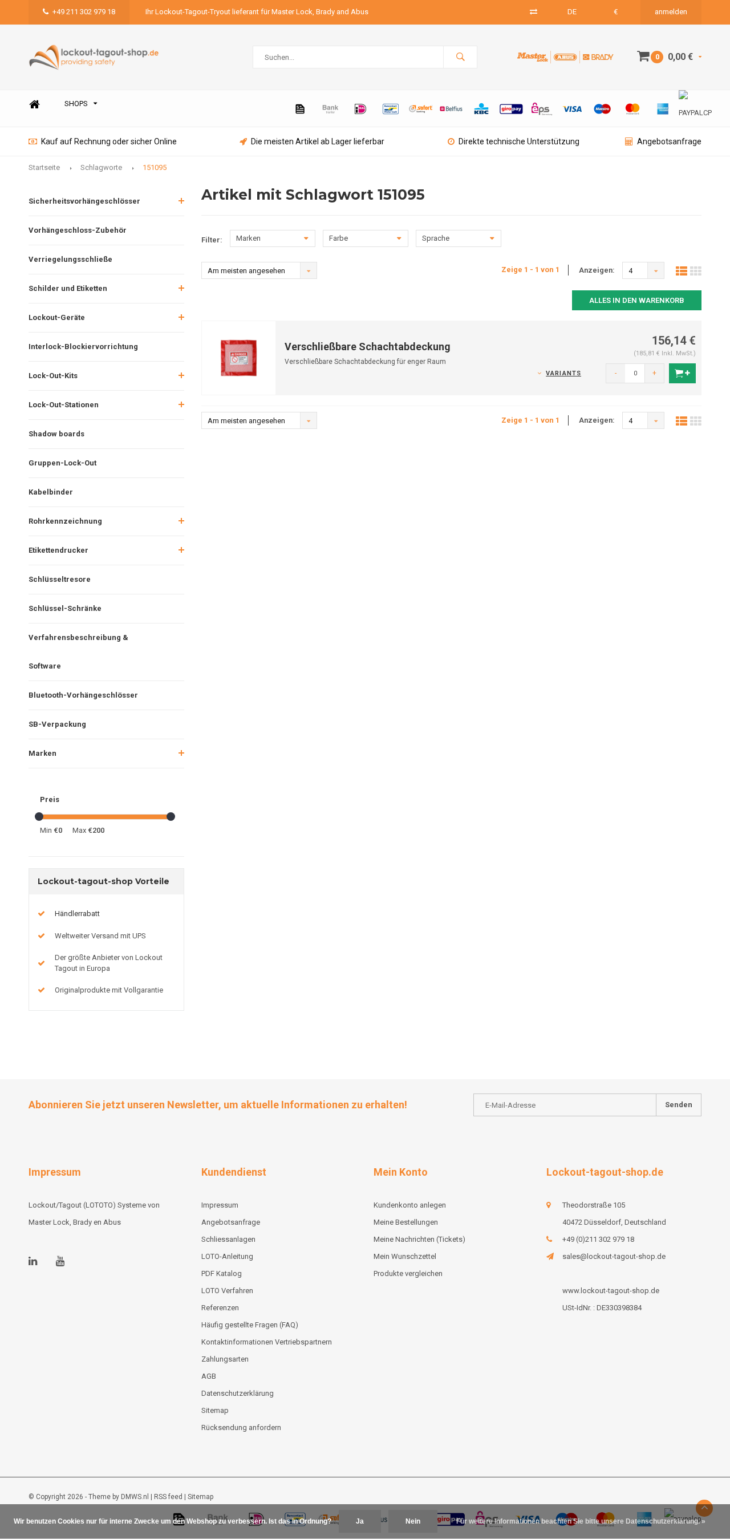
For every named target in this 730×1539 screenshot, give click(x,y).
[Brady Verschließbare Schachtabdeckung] (239, 357)
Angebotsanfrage (669, 141)
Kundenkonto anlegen (410, 1205)
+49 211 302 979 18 (83, 11)
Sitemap (215, 1410)
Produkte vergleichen (408, 1273)
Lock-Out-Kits (53, 375)
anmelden (671, 11)
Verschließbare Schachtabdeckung (368, 347)
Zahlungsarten (225, 1359)
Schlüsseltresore (60, 579)
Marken (42, 753)
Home (34, 104)
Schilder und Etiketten (68, 288)
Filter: (211, 240)
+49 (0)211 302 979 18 (598, 1239)
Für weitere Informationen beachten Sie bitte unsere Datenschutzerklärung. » (580, 1521)
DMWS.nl (135, 1497)
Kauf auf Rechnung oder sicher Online (109, 141)
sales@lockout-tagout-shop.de (614, 1256)
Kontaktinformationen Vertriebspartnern (266, 1342)
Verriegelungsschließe (70, 259)
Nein (412, 1521)
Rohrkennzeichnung (65, 521)
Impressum (219, 1205)
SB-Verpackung (57, 724)
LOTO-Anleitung (227, 1256)
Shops (76, 103)
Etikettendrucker (58, 550)
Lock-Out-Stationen (64, 404)
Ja (360, 1521)
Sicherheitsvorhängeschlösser (84, 201)
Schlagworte (101, 167)
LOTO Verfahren (227, 1290)
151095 (155, 167)
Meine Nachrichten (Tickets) (419, 1239)
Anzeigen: (597, 270)
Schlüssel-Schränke (65, 608)
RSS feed (168, 1497)
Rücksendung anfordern (241, 1427)
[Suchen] (460, 57)
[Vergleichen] (533, 11)
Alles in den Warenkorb (636, 300)
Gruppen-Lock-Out (62, 463)
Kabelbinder (51, 492)
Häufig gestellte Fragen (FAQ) (249, 1325)
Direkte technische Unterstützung (519, 141)
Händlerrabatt (77, 913)
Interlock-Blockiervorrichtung (83, 346)
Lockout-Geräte (57, 317)
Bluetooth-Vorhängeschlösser (83, 695)
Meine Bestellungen (406, 1222)
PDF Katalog (221, 1273)
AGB (208, 1376)
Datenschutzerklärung (237, 1393)
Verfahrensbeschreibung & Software (78, 651)
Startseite (44, 167)
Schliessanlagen (228, 1239)
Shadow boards (56, 434)
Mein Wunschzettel (405, 1256)
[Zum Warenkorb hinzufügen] (682, 373)
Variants (563, 373)
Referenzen (220, 1307)
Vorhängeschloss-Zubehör (78, 230)
